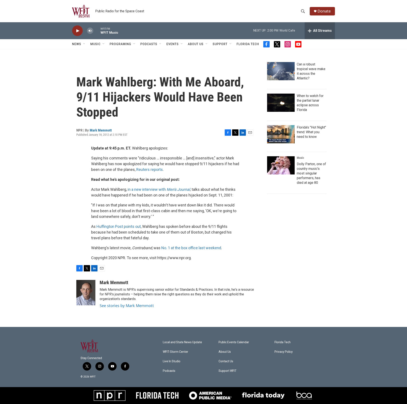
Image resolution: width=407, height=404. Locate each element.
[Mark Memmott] (85, 292)
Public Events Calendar (234, 342)
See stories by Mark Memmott (127, 305)
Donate (324, 11)
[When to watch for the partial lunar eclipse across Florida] (281, 103)
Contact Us (226, 361)
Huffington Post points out (118, 226)
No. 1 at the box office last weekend (191, 248)
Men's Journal (178, 189)
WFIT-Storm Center (175, 351)
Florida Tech (248, 44)
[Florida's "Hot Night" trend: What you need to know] (281, 134)
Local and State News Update (182, 342)
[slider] (97, 30)
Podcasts (148, 44)
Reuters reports (149, 169)
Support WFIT (228, 370)
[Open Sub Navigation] (84, 44)
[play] (77, 30)
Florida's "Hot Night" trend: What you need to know (311, 132)
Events (172, 44)
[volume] (90, 31)
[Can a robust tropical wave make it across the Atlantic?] (281, 71)
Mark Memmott (101, 130)
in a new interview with (147, 189)
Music (95, 44)
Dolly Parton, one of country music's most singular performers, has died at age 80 (311, 173)
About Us (196, 44)
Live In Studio (171, 361)
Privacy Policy (284, 351)
